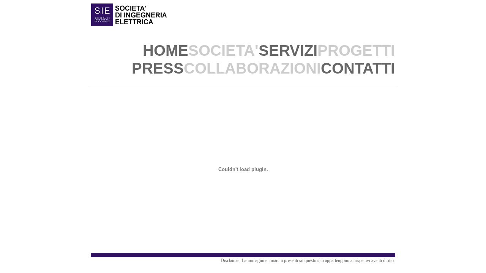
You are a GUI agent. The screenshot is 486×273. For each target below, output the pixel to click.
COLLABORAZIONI (252, 68)
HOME (165, 50)
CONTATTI (358, 68)
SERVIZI (288, 50)
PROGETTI (356, 50)
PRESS (158, 68)
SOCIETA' (223, 50)
